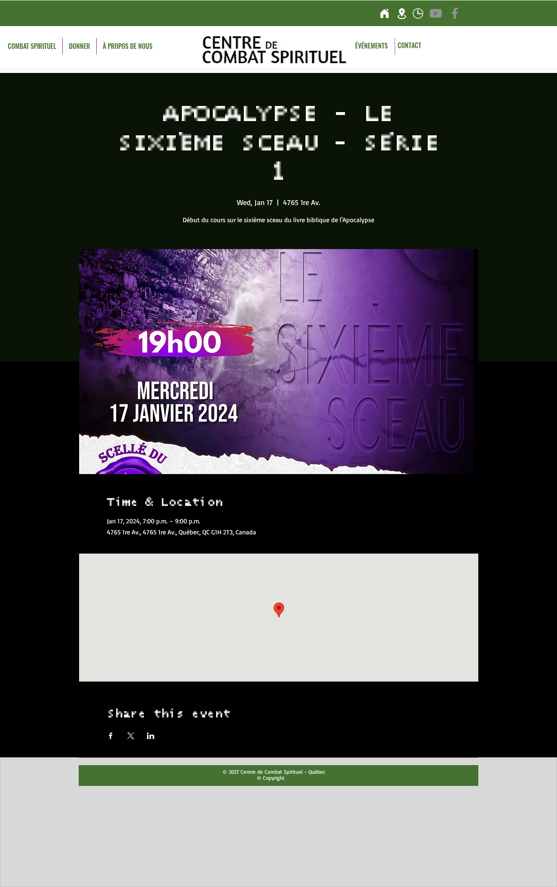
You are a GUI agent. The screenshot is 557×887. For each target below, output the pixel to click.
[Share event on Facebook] (111, 736)
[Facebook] (454, 13)
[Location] (402, 13)
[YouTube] (435, 13)
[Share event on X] (131, 736)
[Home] (384, 13)
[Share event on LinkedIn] (151, 736)
